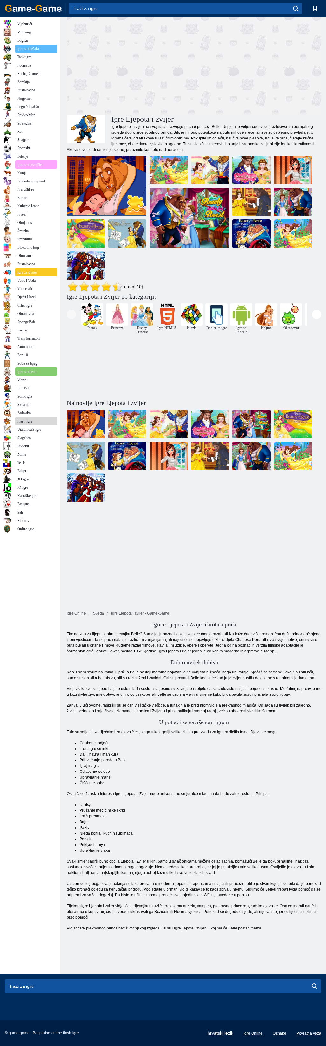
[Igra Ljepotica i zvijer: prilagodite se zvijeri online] (293, 202)
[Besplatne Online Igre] (33, 8)
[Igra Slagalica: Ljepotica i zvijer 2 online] (106, 186)
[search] (295, 8)
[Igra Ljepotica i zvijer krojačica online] (189, 218)
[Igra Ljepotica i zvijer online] (251, 202)
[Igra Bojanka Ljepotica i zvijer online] (127, 233)
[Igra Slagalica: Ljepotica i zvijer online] (210, 170)
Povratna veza (308, 1033)
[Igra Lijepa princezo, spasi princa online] (251, 170)
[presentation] (71, 314)
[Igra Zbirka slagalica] (251, 233)
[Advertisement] (130, 64)
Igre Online (253, 1033)
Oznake (279, 1033)
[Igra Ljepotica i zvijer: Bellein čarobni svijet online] (86, 233)
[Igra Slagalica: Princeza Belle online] (169, 170)
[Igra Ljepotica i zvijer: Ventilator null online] (293, 170)
